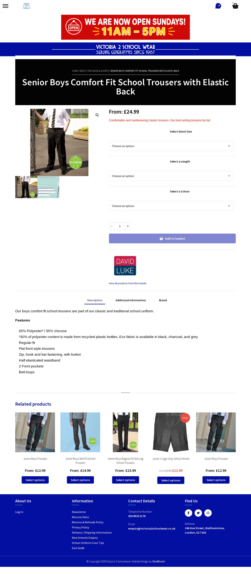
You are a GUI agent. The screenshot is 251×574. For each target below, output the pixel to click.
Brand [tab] (163, 300)
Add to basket (175, 238)
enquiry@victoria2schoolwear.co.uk (151, 528)
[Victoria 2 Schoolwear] (26, 6)
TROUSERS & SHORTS (98, 70)
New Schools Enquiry (85, 537)
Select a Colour (180, 191)
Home (75, 70)
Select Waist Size (181, 131)
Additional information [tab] (131, 300)
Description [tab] (94, 300)
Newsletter (79, 512)
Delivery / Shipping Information (92, 532)
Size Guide (78, 548)
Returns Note (80, 517)
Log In (19, 512)
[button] (97, 115)
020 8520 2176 (137, 516)
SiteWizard (158, 561)
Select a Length (180, 161)
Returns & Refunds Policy (87, 522)
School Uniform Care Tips (88, 543)
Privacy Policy (80, 527)
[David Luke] (127, 269)
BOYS (82, 70)
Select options (35, 480)
